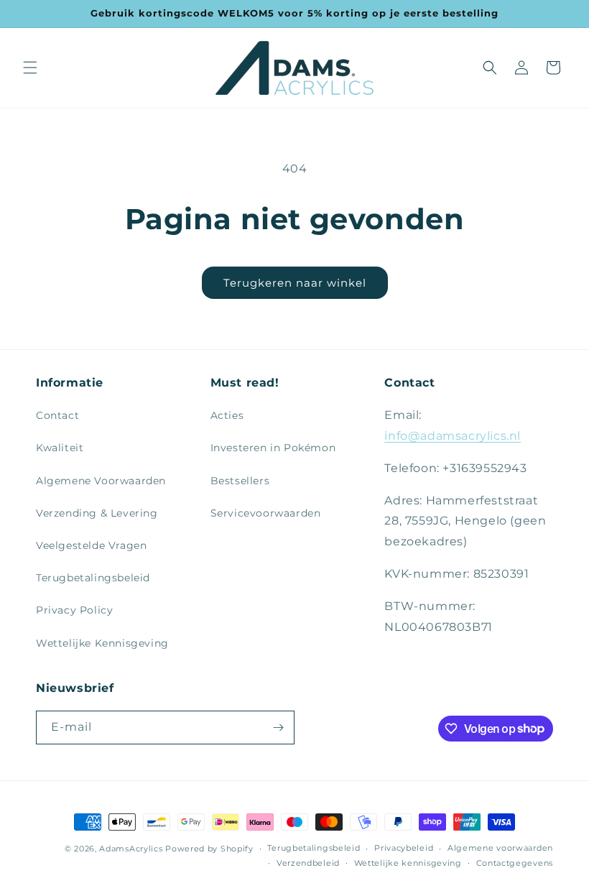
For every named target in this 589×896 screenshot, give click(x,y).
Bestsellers (240, 480)
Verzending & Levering (97, 513)
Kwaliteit (59, 447)
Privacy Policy (74, 610)
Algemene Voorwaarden (101, 480)
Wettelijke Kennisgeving (102, 643)
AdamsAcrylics (130, 849)
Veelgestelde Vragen (91, 545)
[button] (30, 67)
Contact (57, 415)
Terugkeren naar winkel (294, 283)
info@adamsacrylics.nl (452, 436)
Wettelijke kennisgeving (408, 863)
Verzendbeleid (308, 863)
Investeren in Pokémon (273, 447)
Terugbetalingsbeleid (93, 577)
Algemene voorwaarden (500, 848)
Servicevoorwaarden (265, 513)
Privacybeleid (403, 848)
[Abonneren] (278, 727)
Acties (227, 415)
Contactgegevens (515, 863)
